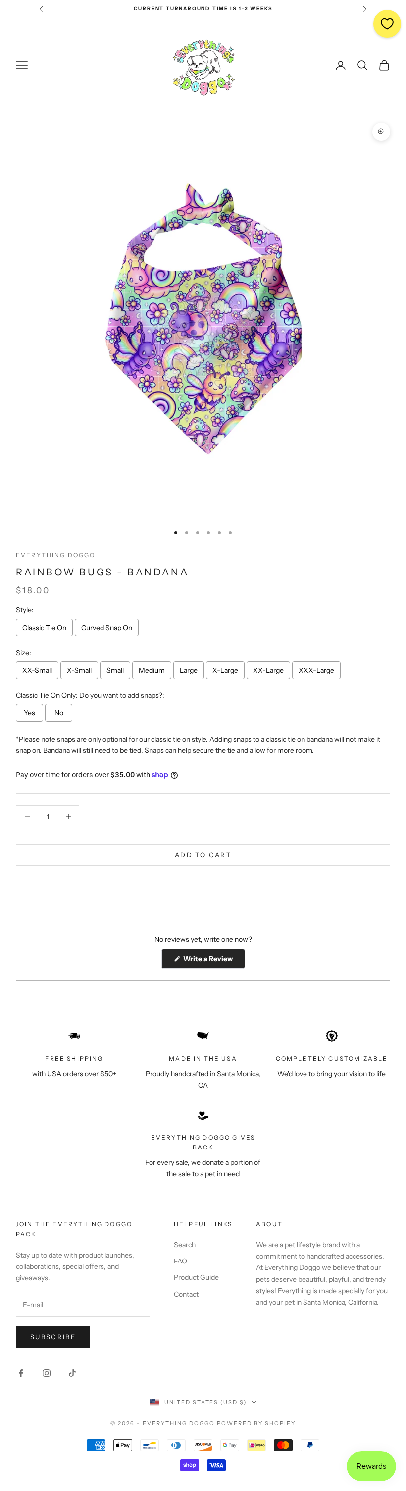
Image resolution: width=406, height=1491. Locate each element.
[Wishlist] (387, 24)
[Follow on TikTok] (72, 1373)
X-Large (225, 670)
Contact (186, 1294)
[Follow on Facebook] (21, 1373)
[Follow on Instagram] (46, 1373)
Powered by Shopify (256, 1423)
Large (189, 670)
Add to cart (203, 855)
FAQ (180, 1261)
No (58, 712)
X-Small (79, 670)
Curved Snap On (106, 627)
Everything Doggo (56, 555)
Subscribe (53, 1337)
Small (115, 670)
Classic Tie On (44, 627)
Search (185, 1244)
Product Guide (196, 1277)
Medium (152, 670)
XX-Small (37, 670)
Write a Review (213, 961)
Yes (29, 712)
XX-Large (268, 670)
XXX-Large (316, 670)
